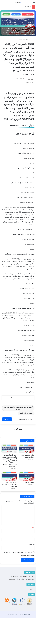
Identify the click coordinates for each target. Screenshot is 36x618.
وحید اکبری (18, 429)
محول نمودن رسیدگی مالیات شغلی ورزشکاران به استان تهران (9, 484)
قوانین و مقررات (30, 579)
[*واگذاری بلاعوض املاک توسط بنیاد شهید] (27, 448)
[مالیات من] (18, 2)
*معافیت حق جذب (29, 482)
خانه (32, 39)
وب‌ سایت (31, 544)
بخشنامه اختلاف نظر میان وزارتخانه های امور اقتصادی (18, 408)
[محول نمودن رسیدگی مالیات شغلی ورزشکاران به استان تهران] (9, 476)
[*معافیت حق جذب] (27, 476)
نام (33, 527)
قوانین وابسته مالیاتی (24, 39)
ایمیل (32, 536)
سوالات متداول (20, 579)
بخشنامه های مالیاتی (25, 413)
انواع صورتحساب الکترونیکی (23, 6)
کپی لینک (7, 419)
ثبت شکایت (12, 579)
